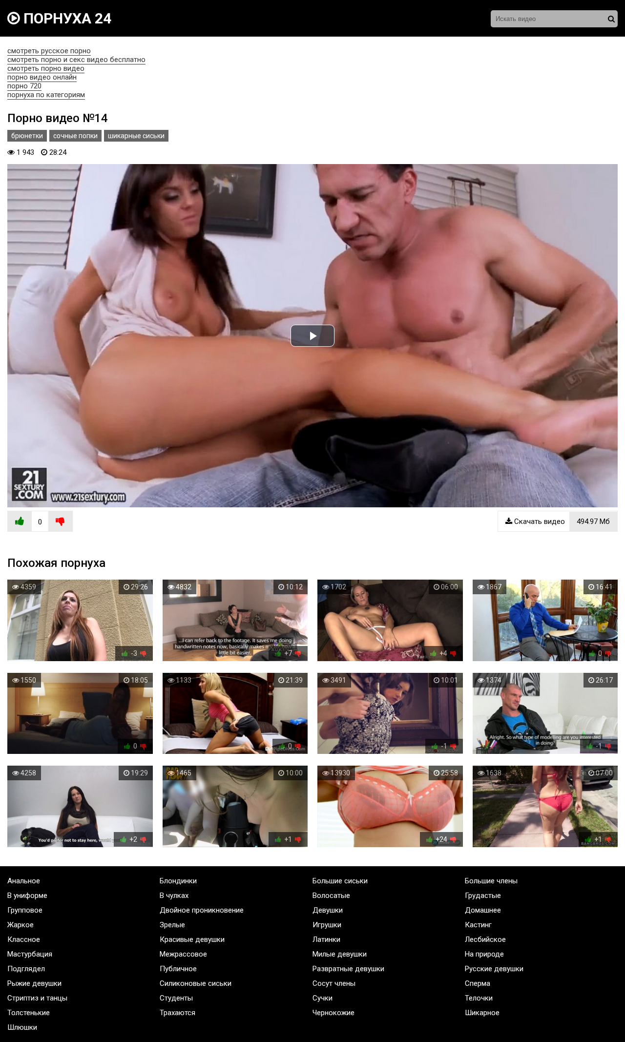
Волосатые (331, 895)
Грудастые (483, 895)
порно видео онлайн (42, 77)
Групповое (24, 910)
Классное (23, 939)
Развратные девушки (348, 968)
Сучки (322, 998)
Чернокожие (333, 1012)
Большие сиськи (340, 880)
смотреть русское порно (49, 50)
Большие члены (491, 880)
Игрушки (326, 924)
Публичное (178, 968)
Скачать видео (561, 521)
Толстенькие (28, 1012)
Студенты (176, 998)
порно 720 (24, 86)
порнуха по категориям (46, 94)
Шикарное (482, 1012)
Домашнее (483, 910)
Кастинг (478, 924)
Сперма (477, 983)
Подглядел (26, 968)
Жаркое (20, 924)
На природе (484, 954)
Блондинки (178, 880)
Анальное (23, 880)
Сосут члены (333, 983)
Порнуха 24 (65, 18)
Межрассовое (183, 954)
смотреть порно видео (45, 68)
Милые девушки (339, 954)
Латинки (326, 939)
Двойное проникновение (202, 910)
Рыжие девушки (34, 983)
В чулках (174, 895)
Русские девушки (494, 968)
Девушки (327, 910)
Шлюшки (22, 1027)
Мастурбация (29, 954)
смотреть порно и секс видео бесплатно (76, 59)
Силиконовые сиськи (195, 983)
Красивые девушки (192, 939)
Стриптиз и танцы (37, 998)
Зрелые (172, 924)
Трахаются (177, 1012)
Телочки (479, 998)
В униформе (27, 895)
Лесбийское (485, 939)
